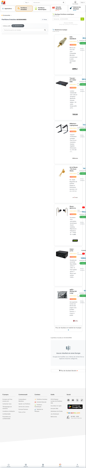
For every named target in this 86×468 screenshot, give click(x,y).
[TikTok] (81, 400)
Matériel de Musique (39, 410)
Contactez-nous (7, 404)
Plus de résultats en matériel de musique (68, 329)
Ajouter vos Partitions (24, 404)
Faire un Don (22, 412)
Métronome (54, 416)
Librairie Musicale (41, 402)
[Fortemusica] (68, 417)
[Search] (45, 30)
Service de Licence (24, 406)
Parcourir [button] (26, 466)
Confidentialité (6, 414)
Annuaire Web (54, 408)
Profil (77, 466)
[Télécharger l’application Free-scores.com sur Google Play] (75, 406)
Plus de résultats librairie (69, 371)
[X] (77, 400)
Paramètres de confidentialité (7, 417)
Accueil (8, 466)
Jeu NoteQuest (55, 414)
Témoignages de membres (7, 407)
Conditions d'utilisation (9, 411)
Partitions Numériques (38, 405)
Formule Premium (23, 409)
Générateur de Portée (56, 411)
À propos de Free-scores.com (8, 400)
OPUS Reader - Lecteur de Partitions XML (56, 401)
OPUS (60, 466)
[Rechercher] (64, 2)
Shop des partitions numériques (68, 24)
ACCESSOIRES (19, 25)
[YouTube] (73, 400)
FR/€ (82, 2)
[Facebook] (68, 400)
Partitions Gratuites (42, 399)
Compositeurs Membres (22, 400)
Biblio (43, 466)
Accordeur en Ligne (56, 405)
